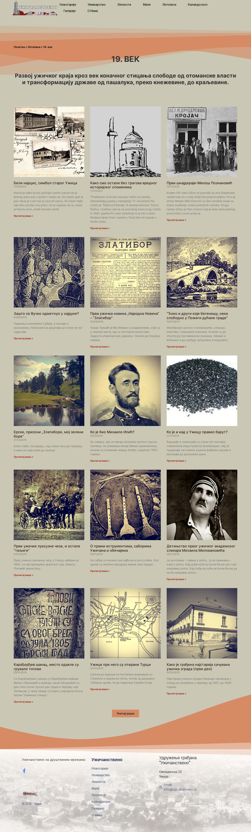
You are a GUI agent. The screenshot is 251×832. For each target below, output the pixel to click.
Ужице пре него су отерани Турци (120, 664)
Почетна (19, 47)
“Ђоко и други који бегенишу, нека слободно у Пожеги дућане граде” (197, 315)
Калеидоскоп (197, 4)
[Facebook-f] (24, 771)
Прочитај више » (23, 215)
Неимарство (97, 4)
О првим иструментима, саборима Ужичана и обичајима (120, 548)
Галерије (69, 11)
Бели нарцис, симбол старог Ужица (45, 183)
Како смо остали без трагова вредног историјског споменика (123, 185)
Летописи (169, 4)
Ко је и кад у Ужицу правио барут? (197, 432)
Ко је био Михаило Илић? (112, 432)
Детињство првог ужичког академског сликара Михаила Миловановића (201, 548)
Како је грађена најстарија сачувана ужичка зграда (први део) (198, 666)
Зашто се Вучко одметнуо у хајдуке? (46, 313)
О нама (92, 11)
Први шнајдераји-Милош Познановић (199, 183)
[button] (125, 713)
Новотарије (68, 4)
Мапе (147, 4)
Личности (124, 4)
